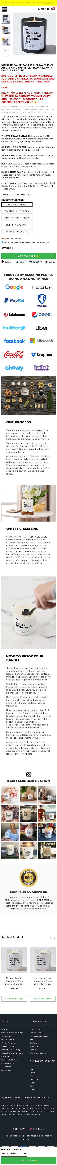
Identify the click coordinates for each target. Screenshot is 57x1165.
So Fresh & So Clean (17, 211)
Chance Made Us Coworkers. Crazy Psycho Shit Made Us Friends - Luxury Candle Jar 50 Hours (14, 981)
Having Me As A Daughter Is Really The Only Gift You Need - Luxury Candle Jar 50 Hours (42, 981)
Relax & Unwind (16, 204)
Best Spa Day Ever (17, 225)
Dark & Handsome (17, 232)
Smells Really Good (17, 218)
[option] (34, 34)
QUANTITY (7, 248)
